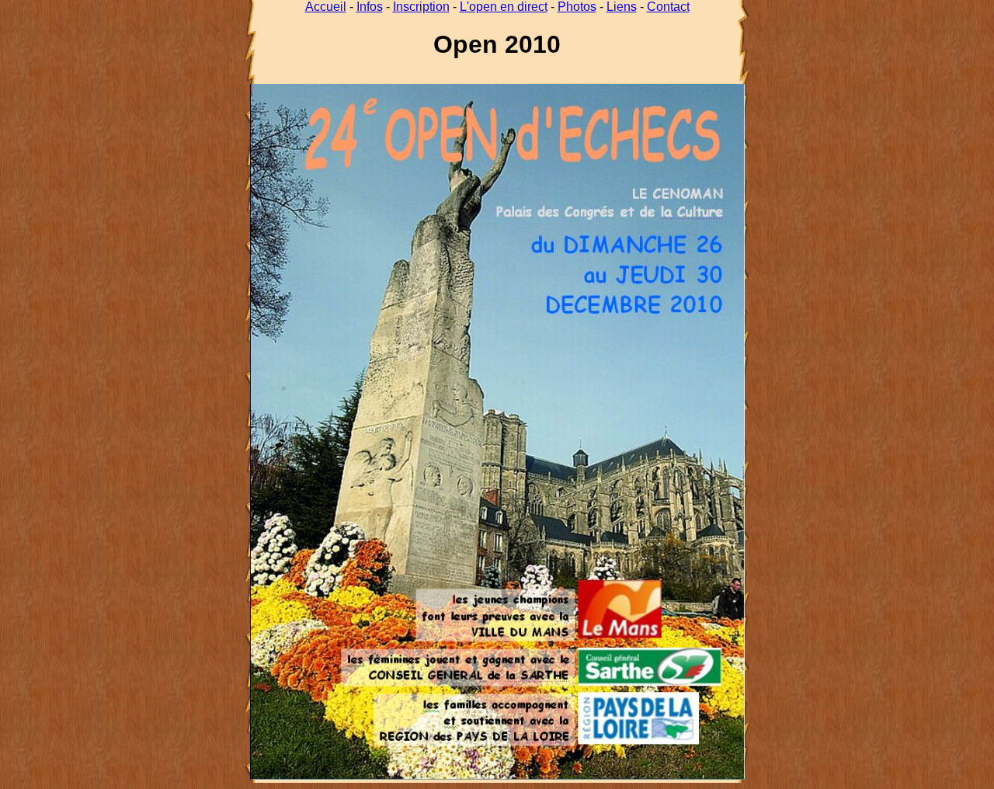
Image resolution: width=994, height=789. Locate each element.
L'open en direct (503, 6)
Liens (621, 6)
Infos (369, 6)
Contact (668, 6)
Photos (577, 6)
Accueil (325, 6)
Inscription (421, 6)
